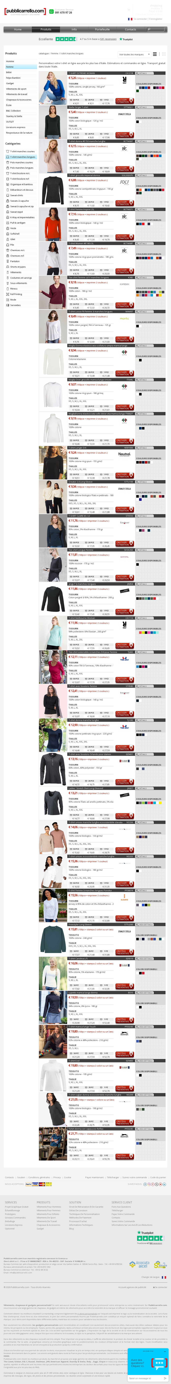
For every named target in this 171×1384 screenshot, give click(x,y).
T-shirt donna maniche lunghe (84, 720)
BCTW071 (128, 209)
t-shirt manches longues (72, 53)
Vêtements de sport (46, 1217)
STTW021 (128, 107)
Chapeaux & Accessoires (48, 1225)
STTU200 (128, 924)
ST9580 (129, 686)
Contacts (130, 29)
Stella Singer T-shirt (78, 107)
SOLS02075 (127, 175)
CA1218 (129, 73)
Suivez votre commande (134, 1177)
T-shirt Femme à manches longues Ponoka (90, 890)
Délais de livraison (78, 1210)
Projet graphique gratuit (16, 1206)
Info (74, 29)
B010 (130, 992)
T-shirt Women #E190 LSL (81, 243)
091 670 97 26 (63, 12)
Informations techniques (81, 1225)
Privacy (57, 1177)
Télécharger (113, 1177)
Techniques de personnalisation (84, 1214)
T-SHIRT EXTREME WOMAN (82, 73)
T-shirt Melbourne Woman (82, 617)
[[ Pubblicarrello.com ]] (25, 12)
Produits (46, 29)
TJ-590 (130, 720)
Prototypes (10, 1214)
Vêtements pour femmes (48, 1210)
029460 (129, 1060)
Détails (142, 73)
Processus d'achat (78, 1221)
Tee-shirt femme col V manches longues (89, 277)
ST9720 (129, 515)
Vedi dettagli (146, 924)
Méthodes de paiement (80, 1217)
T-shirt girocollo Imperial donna (84, 175)
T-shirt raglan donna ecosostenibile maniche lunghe (95, 1094)
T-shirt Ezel (74, 1060)
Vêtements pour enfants (48, 1214)
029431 (129, 754)
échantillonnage (12, 1210)
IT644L (130, 379)
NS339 (130, 1094)
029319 (129, 958)
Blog (71, 1228)
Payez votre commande (123, 1214)
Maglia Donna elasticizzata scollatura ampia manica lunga (98, 345)
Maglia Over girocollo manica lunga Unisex (90, 379)
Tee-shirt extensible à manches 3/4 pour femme (93, 652)
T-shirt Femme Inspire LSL (81, 209)
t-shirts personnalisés (87, 1313)
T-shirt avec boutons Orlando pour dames (90, 754)
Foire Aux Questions (121, 1206)
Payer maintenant (94, 1177)
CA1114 (129, 617)
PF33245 (129, 1128)
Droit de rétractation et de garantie (86, 1206)
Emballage (10, 1221)
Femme (54, 53)
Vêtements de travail (47, 1221)
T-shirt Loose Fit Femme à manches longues (91, 311)
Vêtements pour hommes (49, 1206)
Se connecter (161, 1287)
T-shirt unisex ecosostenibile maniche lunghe (91, 856)
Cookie (67, 1177)
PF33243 (129, 1026)
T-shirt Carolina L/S (78, 958)
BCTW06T (128, 141)
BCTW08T (128, 243)
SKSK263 (128, 549)
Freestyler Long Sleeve (80, 924)
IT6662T (129, 413)
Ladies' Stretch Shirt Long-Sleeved (86, 788)
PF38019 (129, 890)
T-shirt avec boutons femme (83, 686)
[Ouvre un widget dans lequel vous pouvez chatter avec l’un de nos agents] (148, 1365)
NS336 (130, 822)
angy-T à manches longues (82, 583)
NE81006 (128, 447)
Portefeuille (102, 29)
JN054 (130, 583)
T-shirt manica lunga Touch (82, 1026)
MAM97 (129, 311)
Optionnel (10, 1228)
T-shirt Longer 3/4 (77, 447)
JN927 (130, 788)
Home (18, 29)
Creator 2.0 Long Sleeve (81, 481)
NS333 (130, 856)
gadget (40, 1228)
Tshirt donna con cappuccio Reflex (86, 1128)
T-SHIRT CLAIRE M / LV (79, 515)
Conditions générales (39, 1177)
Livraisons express (13, 1225)
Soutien (21, 1177)
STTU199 (128, 481)
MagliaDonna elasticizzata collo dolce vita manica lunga (97, 413)
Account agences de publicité (132, 1287)
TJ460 (130, 652)
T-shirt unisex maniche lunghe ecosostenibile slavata (95, 822)
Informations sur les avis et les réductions (132, 1225)
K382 (130, 277)
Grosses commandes (15, 1217)
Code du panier (158, 1177)
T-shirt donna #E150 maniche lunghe (87, 141)
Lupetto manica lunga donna (83, 992)
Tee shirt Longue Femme (81, 549)
